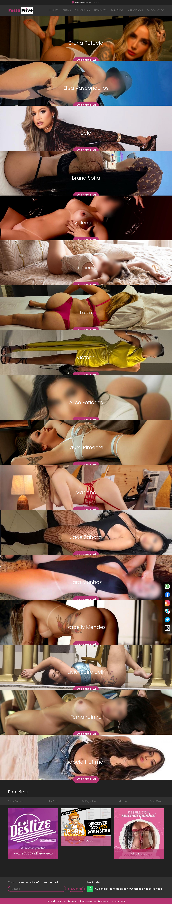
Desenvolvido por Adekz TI (113, 901)
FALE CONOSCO (155, 10)
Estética (54, 801)
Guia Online (157, 801)
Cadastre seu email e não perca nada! (33, 882)
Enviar (74, 889)
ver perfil (84, 60)
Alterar (96, 2)
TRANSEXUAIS (82, 10)
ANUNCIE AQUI (135, 10)
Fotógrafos (89, 801)
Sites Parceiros (17, 801)
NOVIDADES (100, 10)
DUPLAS (67, 10)
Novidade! (93, 882)
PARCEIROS (117, 10)
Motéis (123, 801)
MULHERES (53, 10)
